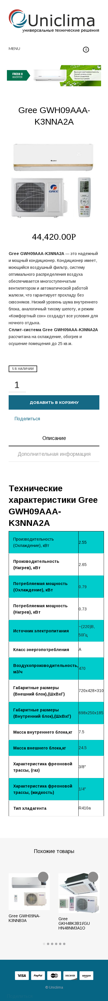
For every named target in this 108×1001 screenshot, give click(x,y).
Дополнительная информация (54, 454)
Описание (54, 438)
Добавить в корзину (54, 402)
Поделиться (26, 418)
